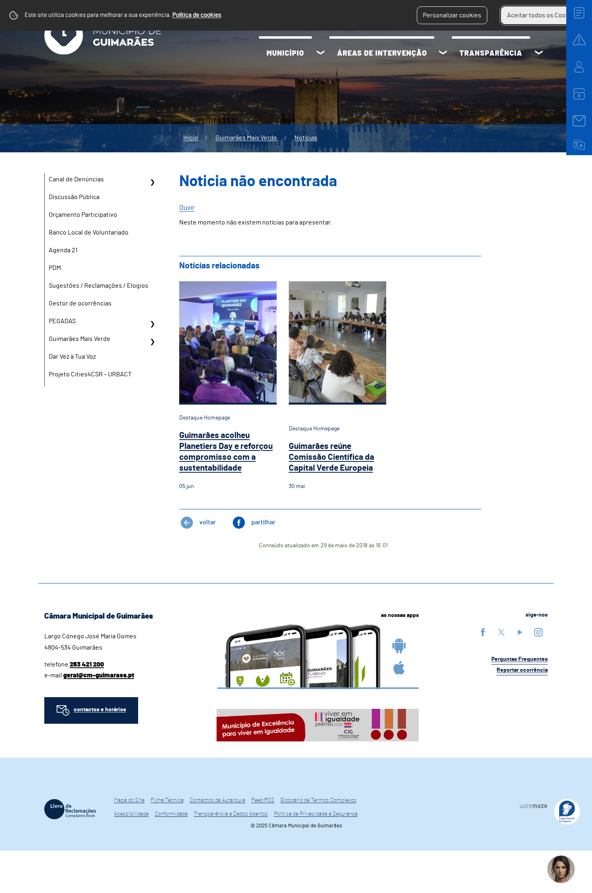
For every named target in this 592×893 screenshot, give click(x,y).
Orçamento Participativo (83, 215)
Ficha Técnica (167, 800)
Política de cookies (196, 15)
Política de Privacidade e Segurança (316, 814)
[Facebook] (483, 632)
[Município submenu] (320, 53)
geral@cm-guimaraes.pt (98, 675)
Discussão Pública (74, 197)
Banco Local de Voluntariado (88, 232)
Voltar (207, 522)
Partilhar (263, 522)
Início (190, 138)
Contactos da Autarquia (217, 800)
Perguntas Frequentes (519, 659)
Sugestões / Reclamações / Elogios (98, 285)
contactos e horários (100, 709)
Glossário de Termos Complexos (318, 800)
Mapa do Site (129, 800)
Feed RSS (262, 800)
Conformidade (171, 814)
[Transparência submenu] (539, 53)
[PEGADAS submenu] (152, 324)
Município (285, 53)
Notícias (305, 138)
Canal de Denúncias (76, 179)
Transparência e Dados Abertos (231, 814)
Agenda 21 (63, 250)
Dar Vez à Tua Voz (72, 356)
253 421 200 (87, 664)
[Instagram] (538, 632)
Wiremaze (534, 805)
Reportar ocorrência (522, 670)
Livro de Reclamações (70, 809)
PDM (55, 268)
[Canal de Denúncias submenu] (152, 182)
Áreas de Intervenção (382, 53)
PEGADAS (62, 321)
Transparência (491, 53)
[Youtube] (520, 632)
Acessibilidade (131, 814)
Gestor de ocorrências (80, 303)
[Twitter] (501, 632)
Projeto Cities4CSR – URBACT (90, 374)
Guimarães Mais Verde (246, 138)
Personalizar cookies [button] (452, 15)
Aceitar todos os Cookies (542, 15)
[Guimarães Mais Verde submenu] (152, 342)
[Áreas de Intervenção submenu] (443, 53)
